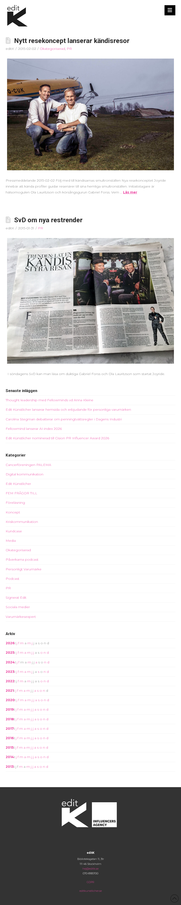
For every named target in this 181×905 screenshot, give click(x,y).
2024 (10, 662)
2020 (10, 700)
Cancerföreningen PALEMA (28, 465)
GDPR (90, 882)
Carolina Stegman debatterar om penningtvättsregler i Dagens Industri (64, 419)
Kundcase (14, 531)
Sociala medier (18, 607)
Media (11, 540)
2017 (10, 728)
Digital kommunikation (24, 474)
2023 (10, 672)
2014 (10, 757)
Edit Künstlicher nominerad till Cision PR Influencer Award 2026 (57, 438)
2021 (10, 690)
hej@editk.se (90, 868)
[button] (170, 10)
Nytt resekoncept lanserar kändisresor (71, 41)
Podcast (12, 578)
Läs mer (130, 192)
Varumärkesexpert (21, 617)
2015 (10, 747)
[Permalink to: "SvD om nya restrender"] (90, 301)
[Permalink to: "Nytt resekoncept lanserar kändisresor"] (90, 114)
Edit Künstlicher (18, 484)
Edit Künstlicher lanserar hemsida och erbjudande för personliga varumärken (68, 409)
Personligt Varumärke (23, 569)
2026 (10, 643)
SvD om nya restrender (48, 220)
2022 (10, 681)
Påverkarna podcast (22, 559)
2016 (10, 738)
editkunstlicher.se (90, 890)
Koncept (13, 512)
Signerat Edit (16, 597)
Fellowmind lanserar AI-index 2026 (34, 429)
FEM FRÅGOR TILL (21, 493)
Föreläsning (15, 502)
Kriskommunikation (22, 522)
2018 (10, 719)
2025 (10, 652)
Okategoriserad (52, 49)
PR (69, 49)
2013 (10, 766)
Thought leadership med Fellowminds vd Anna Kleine (49, 400)
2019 (10, 709)
